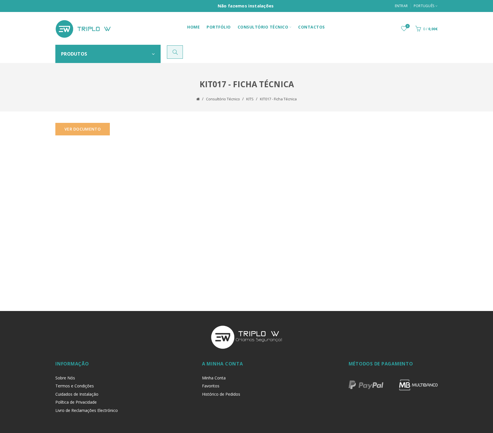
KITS (250, 98)
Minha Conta (214, 378)
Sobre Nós (65, 378)
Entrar (401, 5)
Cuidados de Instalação (76, 394)
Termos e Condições (74, 386)
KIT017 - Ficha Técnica (278, 98)
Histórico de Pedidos (221, 394)
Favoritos (210, 386)
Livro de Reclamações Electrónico (86, 410)
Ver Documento (82, 129)
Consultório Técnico (223, 98)
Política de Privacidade (76, 402)
